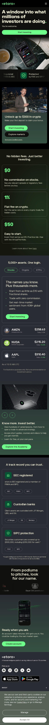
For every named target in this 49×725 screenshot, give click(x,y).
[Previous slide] (5, 415)
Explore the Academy (16, 447)
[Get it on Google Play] (30, 679)
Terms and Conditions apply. (13, 140)
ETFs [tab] (39, 270)
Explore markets (17, 134)
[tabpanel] (24, 324)
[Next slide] (12, 415)
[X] (22, 670)
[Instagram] (10, 670)
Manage (24, 712)
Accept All (24, 720)
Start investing (24, 32)
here (34, 249)
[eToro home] (8, 3)
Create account (14, 644)
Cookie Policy (22, 702)
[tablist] (24, 270)
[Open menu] (46, 4)
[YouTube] (28, 670)
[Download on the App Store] (10, 679)
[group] (24, 418)
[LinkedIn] (16, 670)
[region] (24, 708)
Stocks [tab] (11, 270)
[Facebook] (4, 670)
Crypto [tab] (25, 270)
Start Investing (17, 316)
